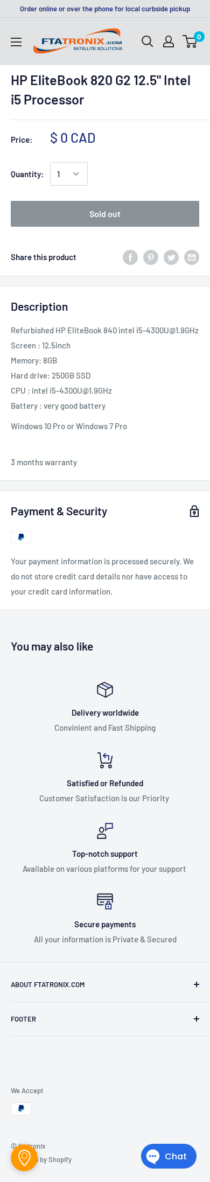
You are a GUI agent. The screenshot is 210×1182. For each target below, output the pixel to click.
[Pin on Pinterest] (150, 256)
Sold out (105, 213)
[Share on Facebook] (130, 256)
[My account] (168, 41)
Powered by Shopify (41, 1159)
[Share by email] (191, 256)
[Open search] (147, 41)
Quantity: (27, 174)
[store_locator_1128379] (24, 1157)
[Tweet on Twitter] (171, 256)
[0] (190, 41)
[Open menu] (16, 42)
